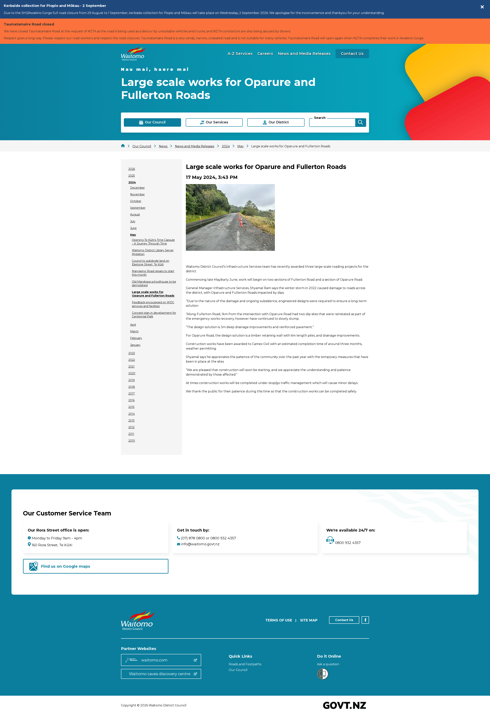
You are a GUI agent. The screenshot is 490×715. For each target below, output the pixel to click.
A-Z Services (240, 53)
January (135, 345)
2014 (131, 414)
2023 (131, 353)
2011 (131, 434)
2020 (131, 373)
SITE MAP (309, 620)
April (133, 324)
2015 (131, 407)
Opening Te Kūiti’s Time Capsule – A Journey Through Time (153, 241)
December (137, 187)
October (135, 201)
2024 (132, 182)
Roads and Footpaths (245, 664)
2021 (131, 366)
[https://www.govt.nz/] (344, 709)
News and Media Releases (304, 53)
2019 (131, 380)
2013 (131, 420)
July (132, 221)
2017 (131, 393)
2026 (131, 169)
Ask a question (328, 664)
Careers (265, 53)
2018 (131, 387)
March (134, 331)
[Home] (133, 59)
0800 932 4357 (347, 543)
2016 (131, 400)
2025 (131, 175)
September (137, 208)
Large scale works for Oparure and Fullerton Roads (153, 293)
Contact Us (352, 53)
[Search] (360, 122)
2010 (131, 440)
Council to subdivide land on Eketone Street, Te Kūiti (150, 262)
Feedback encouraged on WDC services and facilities (153, 304)
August (135, 214)
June (133, 228)
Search (320, 118)
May (133, 234)
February (136, 338)
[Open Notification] (482, 7)
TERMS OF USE (278, 620)
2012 (131, 427)
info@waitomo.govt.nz (200, 544)
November (137, 194)
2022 (131, 360)
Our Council (238, 670)
